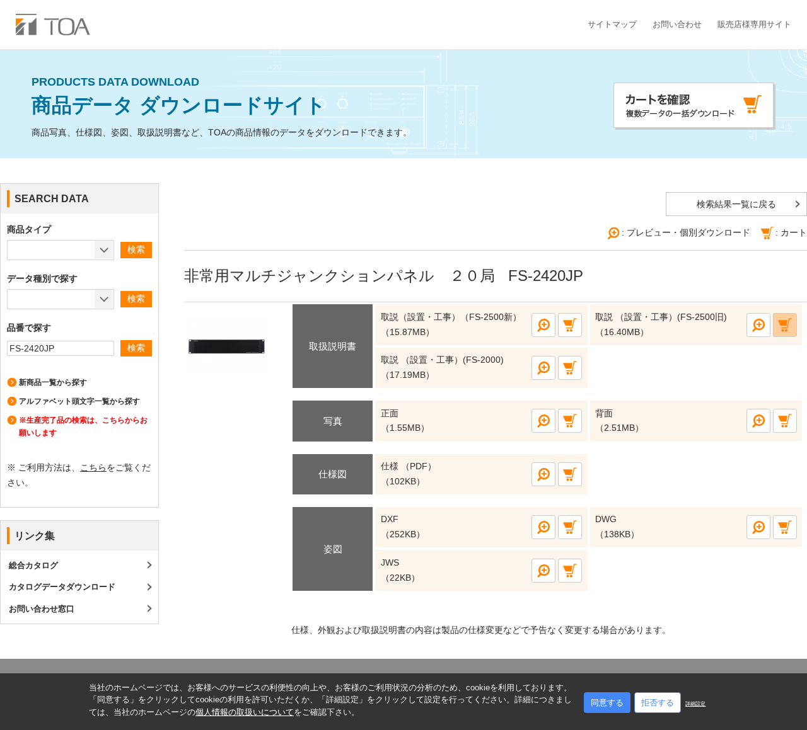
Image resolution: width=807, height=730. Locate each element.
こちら (93, 467)
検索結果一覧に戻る (736, 204)
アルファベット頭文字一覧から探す (79, 401)
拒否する (657, 702)
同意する (607, 702)
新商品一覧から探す (53, 382)
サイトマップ (612, 24)
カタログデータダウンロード (62, 586)
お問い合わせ (677, 24)
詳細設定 (695, 704)
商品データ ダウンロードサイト (179, 97)
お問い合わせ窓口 (41, 608)
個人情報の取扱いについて (244, 712)
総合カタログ (33, 565)
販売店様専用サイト (754, 24)
